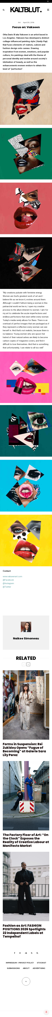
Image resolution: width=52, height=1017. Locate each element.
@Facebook (8, 580)
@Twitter (7, 587)
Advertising (39, 968)
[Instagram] (20, 953)
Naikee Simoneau (26, 638)
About (26, 968)
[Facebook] (14, 953)
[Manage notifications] (46, 1012)
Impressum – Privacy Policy (20, 963)
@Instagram (8, 583)
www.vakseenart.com (12, 576)
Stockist (41, 963)
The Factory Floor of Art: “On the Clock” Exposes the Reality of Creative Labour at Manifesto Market (26, 840)
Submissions (13, 968)
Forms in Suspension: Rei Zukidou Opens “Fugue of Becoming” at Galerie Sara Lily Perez (24, 749)
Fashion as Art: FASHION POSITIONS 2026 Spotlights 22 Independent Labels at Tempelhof (24, 931)
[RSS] (31, 953)
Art (19, 22)
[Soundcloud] (26, 953)
